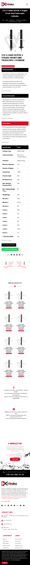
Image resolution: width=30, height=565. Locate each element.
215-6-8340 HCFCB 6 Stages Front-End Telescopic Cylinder (8, 304)
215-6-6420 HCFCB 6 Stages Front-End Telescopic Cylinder (8, 350)
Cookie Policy (6, 547)
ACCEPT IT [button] (4, 562)
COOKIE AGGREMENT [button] (15, 559)
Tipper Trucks (4, 496)
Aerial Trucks (23, 497)
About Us (5, 539)
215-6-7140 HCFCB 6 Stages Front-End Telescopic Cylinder (8, 327)
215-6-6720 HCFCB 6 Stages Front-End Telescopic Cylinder (21, 327)
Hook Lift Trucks (10, 498)
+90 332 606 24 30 (15, 475)
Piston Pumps (18, 543)
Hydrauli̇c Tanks (18, 545)
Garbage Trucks (5, 497)
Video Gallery (6, 541)
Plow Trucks (17, 497)
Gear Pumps (17, 541)
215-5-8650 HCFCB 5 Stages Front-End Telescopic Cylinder (21, 373)
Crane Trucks (4, 498)
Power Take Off (18, 539)
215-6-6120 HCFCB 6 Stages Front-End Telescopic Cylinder (21, 350)
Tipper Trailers (10, 496)
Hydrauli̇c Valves (19, 547)
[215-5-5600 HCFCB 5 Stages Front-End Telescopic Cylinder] (15, 40)
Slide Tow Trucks (17, 496)
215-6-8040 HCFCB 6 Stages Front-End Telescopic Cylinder (21, 304)
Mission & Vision (6, 545)
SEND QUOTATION (9, 244)
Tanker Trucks (24, 496)
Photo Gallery (6, 543)
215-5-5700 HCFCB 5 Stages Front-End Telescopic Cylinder (21, 265)
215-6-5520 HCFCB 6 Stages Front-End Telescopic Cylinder (8, 373)
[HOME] (8, 4)
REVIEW (8, 298)
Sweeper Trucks (11, 497)
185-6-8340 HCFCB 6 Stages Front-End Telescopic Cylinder (9, 265)
